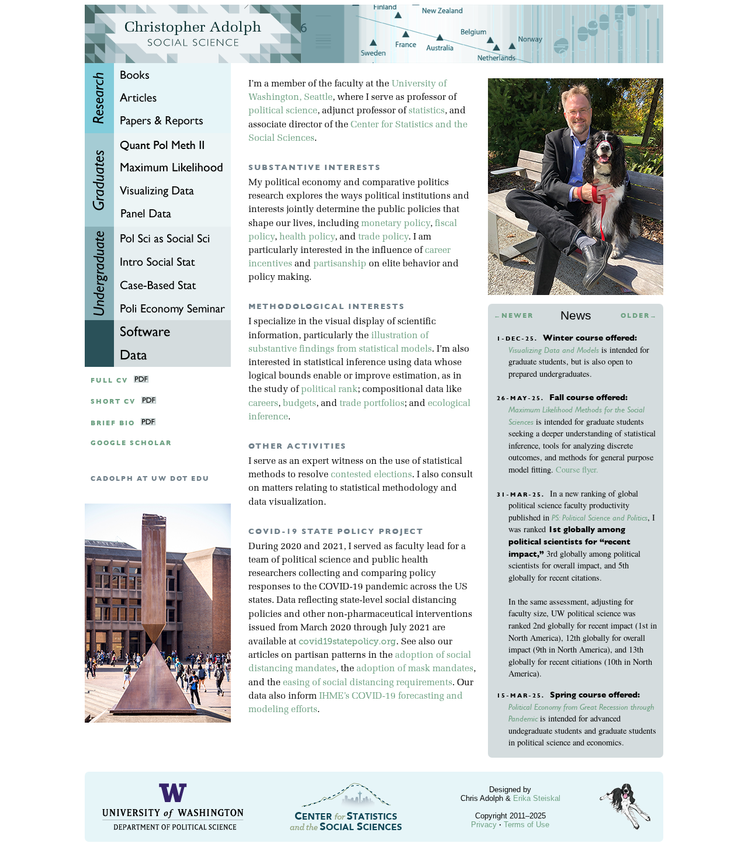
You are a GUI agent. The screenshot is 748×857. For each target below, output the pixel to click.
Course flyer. (577, 469)
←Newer (514, 316)
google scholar (131, 443)
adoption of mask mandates (414, 669)
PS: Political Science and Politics (599, 517)
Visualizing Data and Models (553, 350)
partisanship (339, 264)
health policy (307, 237)
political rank (329, 389)
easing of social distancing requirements (367, 683)
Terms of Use (526, 824)
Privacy (484, 824)
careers (263, 403)
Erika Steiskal (536, 798)
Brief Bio (113, 423)
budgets (299, 403)
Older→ (639, 316)
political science (282, 111)
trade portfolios (372, 403)
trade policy (383, 237)
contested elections (371, 475)
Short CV (113, 401)
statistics (426, 111)
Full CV (109, 380)
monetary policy (395, 223)
